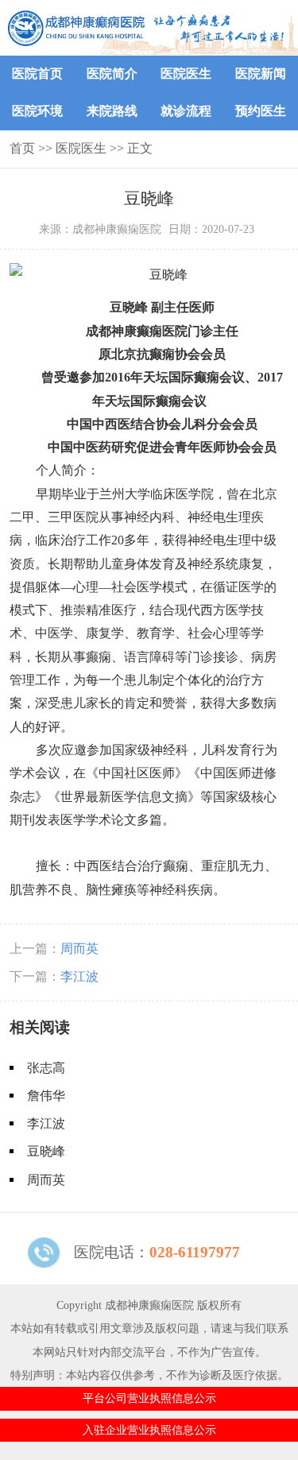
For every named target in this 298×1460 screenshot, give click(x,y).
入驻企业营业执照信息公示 (149, 1429)
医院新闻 (260, 73)
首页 (22, 148)
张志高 (46, 1067)
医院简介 (112, 73)
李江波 (79, 976)
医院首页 (37, 73)
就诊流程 (186, 110)
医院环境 (37, 110)
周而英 (79, 948)
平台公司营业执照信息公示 (149, 1398)
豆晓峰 (46, 1151)
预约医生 (260, 110)
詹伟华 (46, 1095)
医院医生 (186, 73)
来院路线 (112, 110)
